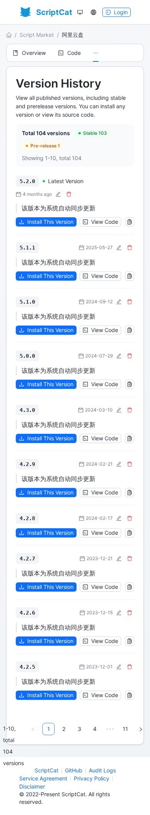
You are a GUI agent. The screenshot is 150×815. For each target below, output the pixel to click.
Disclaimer (32, 786)
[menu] (75, 53)
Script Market (37, 34)
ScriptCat (46, 770)
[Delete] (68, 194)
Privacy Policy (91, 778)
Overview (34, 53)
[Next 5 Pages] (110, 729)
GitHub (73, 770)
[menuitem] (29, 53)
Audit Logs (102, 770)
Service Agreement (43, 778)
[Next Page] (141, 729)
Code (74, 53)
